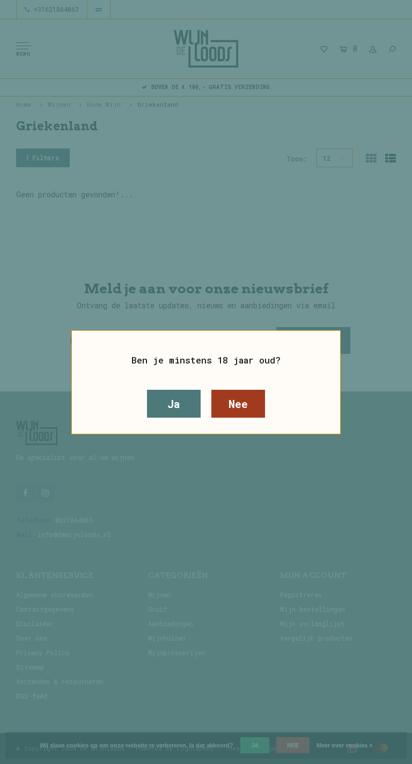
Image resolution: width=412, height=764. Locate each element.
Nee (238, 404)
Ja (173, 404)
